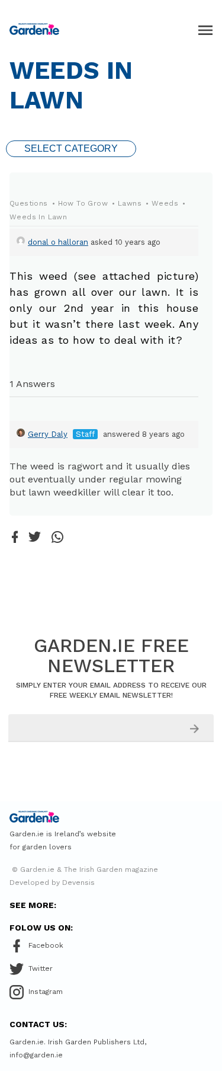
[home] (34, 29)
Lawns (129, 203)
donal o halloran (58, 242)
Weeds (165, 203)
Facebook (45, 945)
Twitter (40, 968)
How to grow (83, 203)
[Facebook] (14, 537)
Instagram (45, 991)
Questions (28, 203)
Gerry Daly (47, 434)
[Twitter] (34, 537)
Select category (71, 148)
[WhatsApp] (57, 538)
